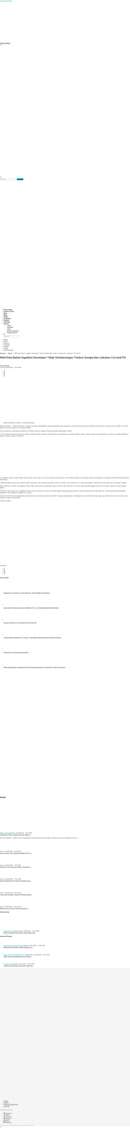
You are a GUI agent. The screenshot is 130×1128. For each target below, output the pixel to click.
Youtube (8, 1118)
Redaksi (6, 1103)
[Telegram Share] (4, 374)
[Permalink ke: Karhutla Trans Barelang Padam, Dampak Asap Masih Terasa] (9, 863)
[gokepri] (65, 175)
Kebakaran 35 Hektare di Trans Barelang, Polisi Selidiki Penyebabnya (27, 593)
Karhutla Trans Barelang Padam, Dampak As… (15, 867)
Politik (26, 955)
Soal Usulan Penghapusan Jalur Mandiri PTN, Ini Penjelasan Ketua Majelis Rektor (31, 608)
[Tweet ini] (4, 372)
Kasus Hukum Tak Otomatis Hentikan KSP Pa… (16, 853)
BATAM (3, 797)
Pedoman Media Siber (11, 1104)
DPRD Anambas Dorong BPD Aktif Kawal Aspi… (20, 933)
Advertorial (7, 931)
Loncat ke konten (6, 1)
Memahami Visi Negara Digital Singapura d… (18, 947)
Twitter (7, 1115)
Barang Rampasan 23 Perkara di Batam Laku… (15, 881)
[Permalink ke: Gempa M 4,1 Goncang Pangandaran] (12, 649)
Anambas (15, 931)
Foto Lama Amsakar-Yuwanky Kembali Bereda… (16, 894)
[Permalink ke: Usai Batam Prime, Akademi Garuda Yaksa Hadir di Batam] (28, 831)
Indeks (6, 1101)
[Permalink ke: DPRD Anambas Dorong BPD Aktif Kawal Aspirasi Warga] (17, 929)
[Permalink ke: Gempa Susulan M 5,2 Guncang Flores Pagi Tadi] (12, 619)
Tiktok (7, 1120)
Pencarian (20, 179)
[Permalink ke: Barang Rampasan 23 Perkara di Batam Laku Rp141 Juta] (9, 877)
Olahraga (8, 833)
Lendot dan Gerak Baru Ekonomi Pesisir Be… (19, 966)
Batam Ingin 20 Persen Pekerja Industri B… (14, 908)
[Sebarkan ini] (4, 370)
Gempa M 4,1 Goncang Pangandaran (16, 652)
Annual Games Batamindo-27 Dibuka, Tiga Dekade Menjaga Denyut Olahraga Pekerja (32, 637)
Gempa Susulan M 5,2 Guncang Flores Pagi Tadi (20, 623)
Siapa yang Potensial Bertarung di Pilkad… (18, 956)
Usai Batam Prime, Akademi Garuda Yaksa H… (15, 835)
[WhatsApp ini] (4, 376)
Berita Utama (8, 945)
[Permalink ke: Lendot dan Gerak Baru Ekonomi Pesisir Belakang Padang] (6, 962)
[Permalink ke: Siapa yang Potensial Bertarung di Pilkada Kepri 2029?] (6, 953)
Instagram (8, 1117)
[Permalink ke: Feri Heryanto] (2, 364)
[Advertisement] (65, 682)
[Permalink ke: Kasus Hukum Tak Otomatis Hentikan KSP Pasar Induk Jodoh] (9, 849)
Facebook (8, 1113)
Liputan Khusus (18, 945)
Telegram (8, 1122)
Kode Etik (7, 1106)
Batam (2, 833)
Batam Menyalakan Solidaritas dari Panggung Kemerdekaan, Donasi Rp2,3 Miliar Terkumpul (34, 667)
